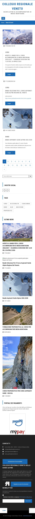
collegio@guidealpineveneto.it (12, 449)
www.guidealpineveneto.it (11, 454)
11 (12, 165)
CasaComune (26, 203)
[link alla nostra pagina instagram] (8, 190)
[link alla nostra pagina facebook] (4, 190)
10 (8, 165)
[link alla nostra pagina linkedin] (6, 190)
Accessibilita (14, 203)
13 (21, 165)
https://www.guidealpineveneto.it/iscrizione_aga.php (18, 98)
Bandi (5, 207)
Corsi (5, 203)
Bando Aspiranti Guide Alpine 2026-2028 (15, 298)
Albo (11, 207)
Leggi (9, 74)
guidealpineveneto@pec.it (11, 451)
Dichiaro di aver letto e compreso (17, 497)
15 (30, 165)
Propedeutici (8, 210)
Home (2, 22)
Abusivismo (19, 207)
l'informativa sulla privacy (26, 497)
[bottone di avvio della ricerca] (30, 176)
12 (17, 165)
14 (25, 165)
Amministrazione (27, 515)
